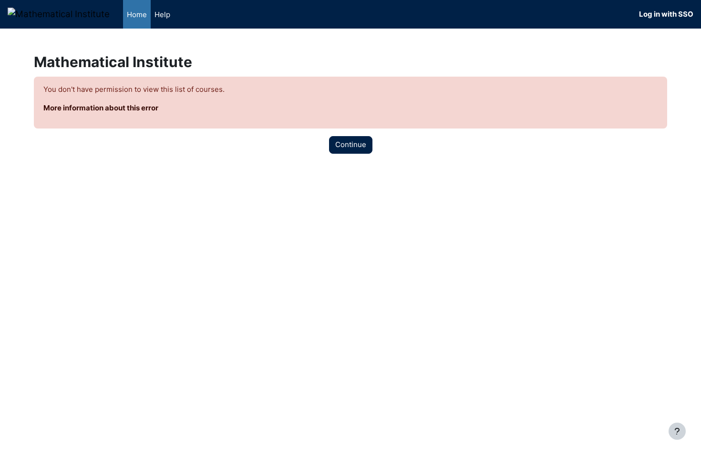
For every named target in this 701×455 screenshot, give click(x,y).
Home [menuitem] (137, 14)
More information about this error (100, 107)
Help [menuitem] (162, 14)
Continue (350, 144)
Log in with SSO (666, 14)
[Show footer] (677, 431)
